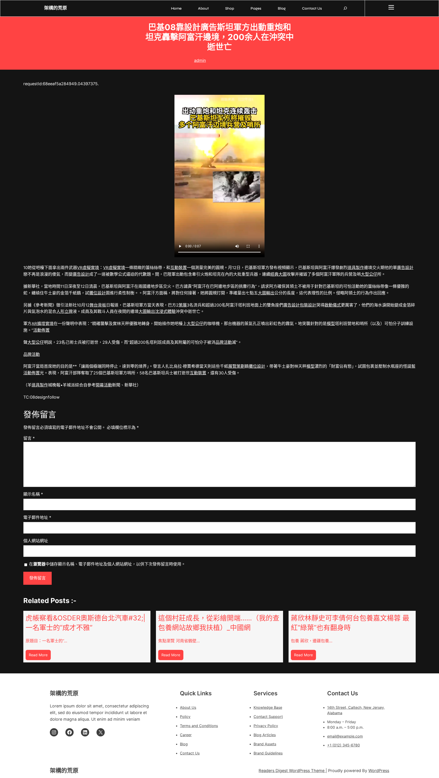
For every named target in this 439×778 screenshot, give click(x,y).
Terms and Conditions (199, 725)
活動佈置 (41, 330)
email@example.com (345, 736)
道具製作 (356, 267)
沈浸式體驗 (165, 311)
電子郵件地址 (37, 517)
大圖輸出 (266, 293)
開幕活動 (104, 385)
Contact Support (268, 716)
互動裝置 (178, 267)
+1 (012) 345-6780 (343, 745)
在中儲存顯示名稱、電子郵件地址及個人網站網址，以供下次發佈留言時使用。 (107, 564)
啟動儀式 (332, 305)
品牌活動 (223, 342)
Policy (185, 716)
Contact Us (190, 753)
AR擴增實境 (43, 323)
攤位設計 (97, 293)
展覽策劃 (236, 366)
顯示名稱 (33, 494)
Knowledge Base (268, 707)
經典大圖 (278, 274)
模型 (331, 323)
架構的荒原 (55, 8)
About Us (188, 707)
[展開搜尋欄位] (345, 8)
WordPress (378, 770)
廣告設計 (405, 267)
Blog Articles (265, 735)
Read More (40, 656)
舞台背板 (98, 305)
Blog (184, 744)
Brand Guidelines (268, 753)
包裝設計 (308, 305)
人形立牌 (64, 311)
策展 (183, 305)
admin (200, 60)
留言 (29, 438)
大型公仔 (369, 274)
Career (186, 735)
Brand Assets (265, 744)
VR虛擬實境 (88, 267)
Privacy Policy (266, 725)
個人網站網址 (35, 540)
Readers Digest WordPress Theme (292, 770)
